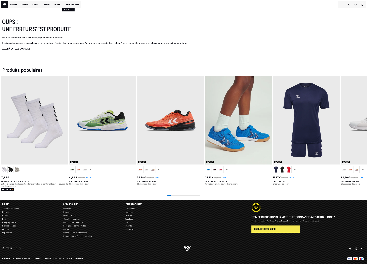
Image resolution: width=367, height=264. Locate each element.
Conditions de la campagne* (75, 233)
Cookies (66, 229)
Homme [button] (13, 4)
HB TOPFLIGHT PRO (78, 181)
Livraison (67, 209)
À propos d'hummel (10, 209)
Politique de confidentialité (74, 226)
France (9, 248)
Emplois (5, 229)
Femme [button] (25, 4)
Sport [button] (47, 4)
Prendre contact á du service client (77, 236)
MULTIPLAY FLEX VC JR (216, 181)
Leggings (129, 212)
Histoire (5, 212)
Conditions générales (72, 219)
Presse (5, 215)
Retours (66, 212)
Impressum (7, 233)
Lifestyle (128, 226)
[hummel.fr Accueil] (4, 4)
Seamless (129, 219)
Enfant (127, 222)
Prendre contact (9, 226)
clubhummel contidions (73, 222)
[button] (341, 4)
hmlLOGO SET (280, 181)
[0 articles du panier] (362, 4)
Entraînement (130, 209)
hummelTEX (129, 229)
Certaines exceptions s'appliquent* (263, 221)
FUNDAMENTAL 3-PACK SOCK (15, 181)
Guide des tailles (70, 215)
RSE (4, 219)
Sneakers (128, 215)
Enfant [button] (35, 4)
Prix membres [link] (72, 4)
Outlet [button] (58, 4)
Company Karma (9, 222)
